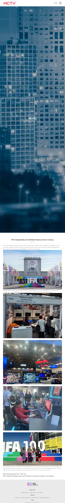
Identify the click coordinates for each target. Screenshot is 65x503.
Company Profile (24, 492)
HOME (26, 121)
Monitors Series (35, 497)
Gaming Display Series (44, 497)
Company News (36, 121)
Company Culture (32, 492)
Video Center (40, 492)
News (29, 121)
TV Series (17, 497)
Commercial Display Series (25, 497)
